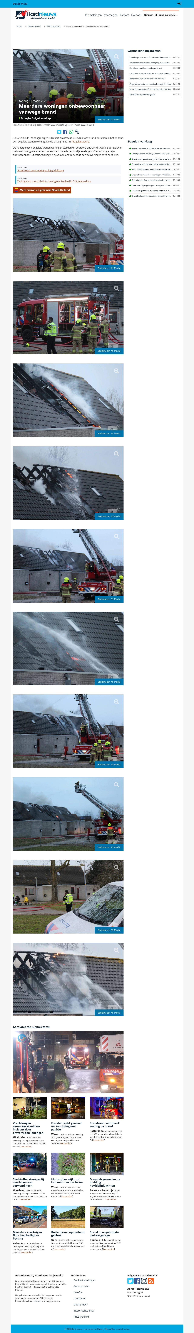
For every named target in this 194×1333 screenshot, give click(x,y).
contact (36, 1301)
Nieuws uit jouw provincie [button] (160, 15)
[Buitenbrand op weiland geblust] (68, 1217)
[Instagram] (144, 1282)
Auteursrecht (81, 1286)
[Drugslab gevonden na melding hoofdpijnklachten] (107, 1164)
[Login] (179, 3)
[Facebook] (137, 1282)
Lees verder (25, 1146)
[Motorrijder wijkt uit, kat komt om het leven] (68, 1164)
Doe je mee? (81, 1304)
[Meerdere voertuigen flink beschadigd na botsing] (30, 1217)
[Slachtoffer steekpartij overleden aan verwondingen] (30, 1164)
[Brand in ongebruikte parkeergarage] (107, 1217)
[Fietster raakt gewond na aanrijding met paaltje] (68, 1108)
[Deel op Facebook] (65, 132)
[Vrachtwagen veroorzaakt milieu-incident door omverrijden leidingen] (30, 1108)
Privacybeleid (81, 1316)
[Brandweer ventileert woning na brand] (107, 1108)
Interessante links (84, 1310)
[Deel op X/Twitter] (59, 132)
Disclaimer (80, 1298)
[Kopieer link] (77, 132)
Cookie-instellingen (84, 1280)
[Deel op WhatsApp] (71, 132)
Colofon (78, 1292)
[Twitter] (130, 1282)
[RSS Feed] (151, 1282)
